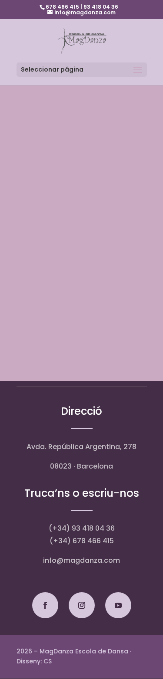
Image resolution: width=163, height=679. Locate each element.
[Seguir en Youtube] (118, 605)
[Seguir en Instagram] (82, 605)
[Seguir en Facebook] (45, 605)
